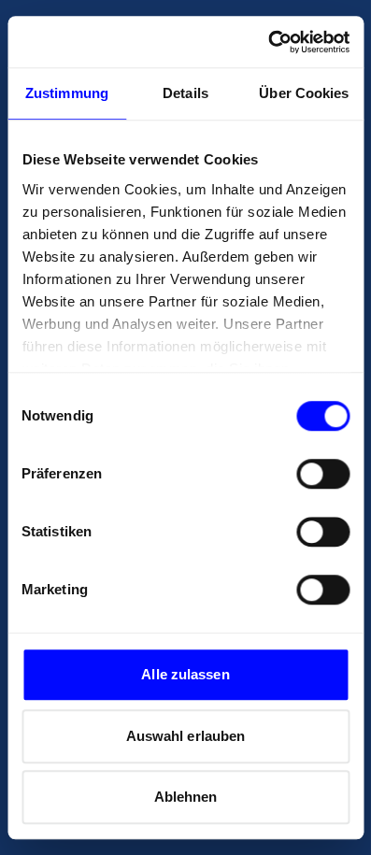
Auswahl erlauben (186, 736)
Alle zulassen (185, 674)
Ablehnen (186, 797)
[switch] (322, 474)
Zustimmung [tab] (66, 93)
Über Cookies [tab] (304, 93)
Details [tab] (185, 93)
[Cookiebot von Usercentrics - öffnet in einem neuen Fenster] (267, 42)
